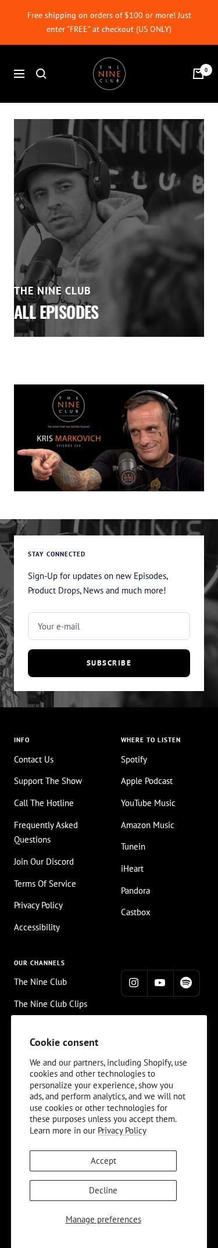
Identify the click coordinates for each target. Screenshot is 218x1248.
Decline (103, 1190)
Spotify (134, 759)
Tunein (133, 846)
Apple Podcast (147, 780)
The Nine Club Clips (50, 1003)
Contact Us (33, 759)
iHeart (132, 868)
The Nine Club (40, 981)
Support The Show (48, 780)
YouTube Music (148, 802)
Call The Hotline (44, 802)
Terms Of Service (45, 883)
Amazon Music (147, 824)
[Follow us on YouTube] (160, 983)
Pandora (135, 890)
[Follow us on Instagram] (134, 983)
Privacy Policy (122, 1130)
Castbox (136, 912)
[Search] (41, 74)
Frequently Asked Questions (46, 832)
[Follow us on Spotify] (186, 983)
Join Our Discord (44, 861)
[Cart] (198, 74)
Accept (103, 1160)
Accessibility (37, 927)
